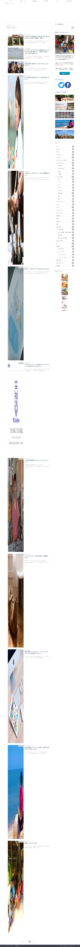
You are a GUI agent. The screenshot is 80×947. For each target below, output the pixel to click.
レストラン (65, 190)
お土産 (65, 171)
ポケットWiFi (64, 213)
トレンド (64, 204)
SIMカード (64, 149)
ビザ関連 (65, 174)
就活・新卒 (65, 235)
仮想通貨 (64, 215)
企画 (64, 218)
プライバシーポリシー (10, 945)
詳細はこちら (64, 73)
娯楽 (65, 196)
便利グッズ (64, 221)
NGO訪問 (65, 165)
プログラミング (64, 210)
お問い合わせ (69, 1)
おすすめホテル (65, 168)
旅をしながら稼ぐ (64, 240)
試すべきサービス (64, 263)
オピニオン (64, 157)
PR (57, 1)
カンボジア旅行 (64, 163)
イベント (65, 182)
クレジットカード (64, 201)
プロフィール (22, 1)
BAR (65, 179)
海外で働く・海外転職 (65, 238)
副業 (64, 224)
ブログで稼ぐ (45, 1)
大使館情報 (65, 193)
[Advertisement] (40, 13)
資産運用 (64, 265)
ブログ (64, 207)
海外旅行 (64, 246)
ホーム (11, 1)
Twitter (64, 151)
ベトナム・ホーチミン (65, 257)
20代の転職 (65, 229)
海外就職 (34, 1)
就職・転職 (64, 227)
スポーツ (65, 187)
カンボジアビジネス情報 (64, 160)
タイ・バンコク (65, 251)
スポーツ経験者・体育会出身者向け (65, 232)
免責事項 (17, 945)
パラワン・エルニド (65, 254)
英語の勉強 (64, 260)
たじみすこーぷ (64, 154)
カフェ (65, 184)
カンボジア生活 (64, 176)
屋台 (65, 198)
